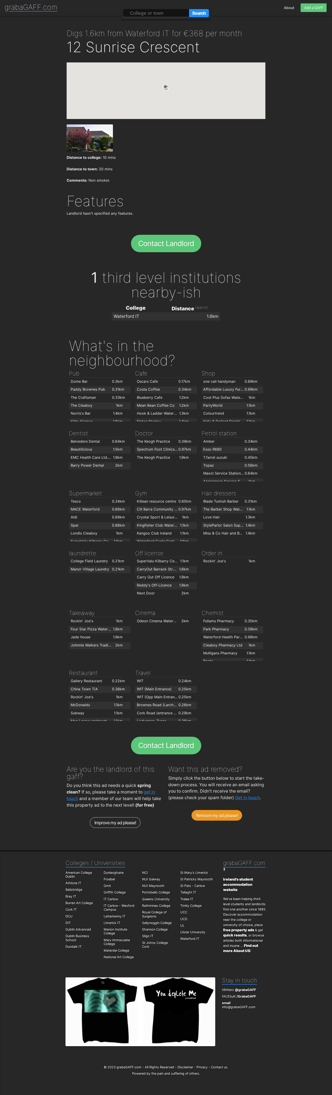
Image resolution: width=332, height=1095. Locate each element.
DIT (68, 923)
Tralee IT (186, 899)
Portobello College (156, 892)
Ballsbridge (73, 889)
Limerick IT (112, 923)
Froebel (109, 879)
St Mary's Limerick (194, 872)
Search (199, 13)
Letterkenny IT (114, 916)
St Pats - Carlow (192, 886)
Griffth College (115, 892)
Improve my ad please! (115, 822)
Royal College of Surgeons (154, 914)
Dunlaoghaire (114, 872)
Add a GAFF (313, 7)
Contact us (219, 1067)
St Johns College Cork (155, 944)
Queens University (156, 899)
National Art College (119, 957)
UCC (183, 912)
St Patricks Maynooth (196, 879)
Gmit (107, 886)
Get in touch (247, 797)
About (289, 7)
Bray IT (70, 896)
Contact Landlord (166, 243)
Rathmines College (156, 905)
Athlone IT (73, 883)
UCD (183, 919)
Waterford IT (189, 939)
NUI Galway (151, 879)
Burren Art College (79, 903)
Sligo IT (147, 936)
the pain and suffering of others (175, 1073)
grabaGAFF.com (31, 7)
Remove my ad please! (217, 815)
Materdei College (116, 950)
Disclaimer (185, 1067)
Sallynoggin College (157, 923)
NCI (145, 872)
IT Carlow (111, 899)
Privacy (202, 1067)
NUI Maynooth (153, 886)
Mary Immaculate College (117, 942)
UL (182, 925)
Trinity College (190, 905)
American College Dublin (78, 874)
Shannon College (155, 929)
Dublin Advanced (78, 929)
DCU (68, 916)
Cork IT (71, 909)
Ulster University (192, 932)
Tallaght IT (188, 892)
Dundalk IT (73, 946)
